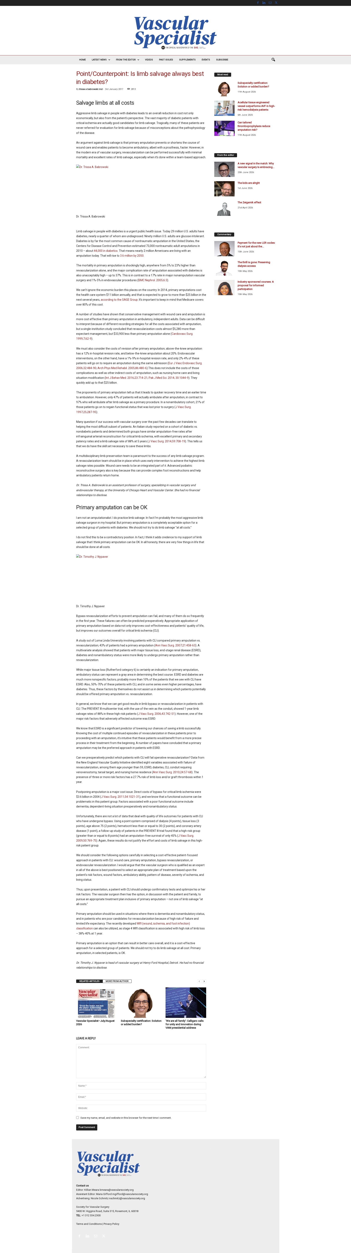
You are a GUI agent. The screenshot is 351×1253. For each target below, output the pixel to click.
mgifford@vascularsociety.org (130, 1194)
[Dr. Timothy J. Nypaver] (141, 576)
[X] (276, 3)
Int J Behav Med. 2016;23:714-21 (126, 377)
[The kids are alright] (224, 188)
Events (206, 59)
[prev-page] (199, 981)
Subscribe (222, 59)
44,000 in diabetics (106, 250)
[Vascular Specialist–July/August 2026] (96, 1002)
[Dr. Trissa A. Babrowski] (141, 187)
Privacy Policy (111, 1223)
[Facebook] (258, 3)
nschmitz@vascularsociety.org (127, 1198)
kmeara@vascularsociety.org (117, 1189)
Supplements (187, 59)
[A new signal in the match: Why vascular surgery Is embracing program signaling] (224, 169)
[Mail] (270, 3)
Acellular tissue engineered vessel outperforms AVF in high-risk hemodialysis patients (256, 106)
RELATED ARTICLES (89, 981)
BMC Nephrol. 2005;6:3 (152, 280)
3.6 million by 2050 (132, 255)
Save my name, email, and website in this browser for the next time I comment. (125, 1117)
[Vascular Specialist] (175, 32)
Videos (149, 59)
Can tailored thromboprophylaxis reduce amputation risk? (254, 126)
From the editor (126, 59)
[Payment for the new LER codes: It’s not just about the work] (224, 248)
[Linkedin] (264, 3)
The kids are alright (249, 182)
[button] (273, 59)
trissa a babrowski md (91, 89)
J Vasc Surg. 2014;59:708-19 (166, 441)
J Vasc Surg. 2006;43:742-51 (156, 713)
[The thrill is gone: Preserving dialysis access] (224, 268)
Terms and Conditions (89, 1223)
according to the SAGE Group (119, 299)
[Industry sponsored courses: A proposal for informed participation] (224, 287)
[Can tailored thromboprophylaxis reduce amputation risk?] (224, 128)
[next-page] (204, 981)
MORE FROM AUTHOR (117, 981)
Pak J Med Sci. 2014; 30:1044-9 (168, 377)
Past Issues (166, 59)
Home (82, 59)
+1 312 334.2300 (91, 1215)
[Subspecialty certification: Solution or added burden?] (141, 1002)
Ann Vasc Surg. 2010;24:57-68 (172, 772)
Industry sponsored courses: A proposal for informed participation (256, 285)
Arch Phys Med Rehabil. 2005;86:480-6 (122, 368)
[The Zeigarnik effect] (224, 208)
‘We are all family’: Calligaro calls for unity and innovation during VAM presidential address (185, 1024)
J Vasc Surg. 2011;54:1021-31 (120, 796)
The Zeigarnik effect (249, 202)
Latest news (99, 59)
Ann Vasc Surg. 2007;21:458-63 (175, 645)
